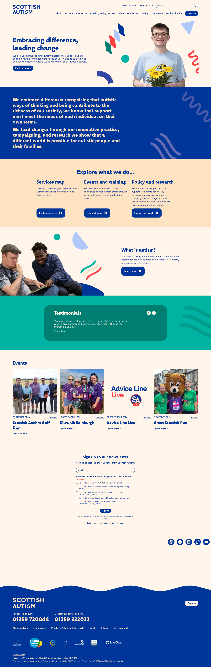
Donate (191, 603)
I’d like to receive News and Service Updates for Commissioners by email (100, 502)
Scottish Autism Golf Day (31, 425)
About (141, 5)
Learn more (130, 271)
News (124, 5)
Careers (149, 5)
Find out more (23, 68)
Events (92, 627)
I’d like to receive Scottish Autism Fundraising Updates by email (104, 487)
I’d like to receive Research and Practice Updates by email (104, 498)
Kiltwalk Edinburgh (77, 422)
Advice (104, 627)
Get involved (120, 627)
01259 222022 (72, 619)
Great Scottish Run (170, 422)
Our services (39, 627)
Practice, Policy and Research (67, 627)
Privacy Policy (19, 654)
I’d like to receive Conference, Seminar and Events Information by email (101, 493)
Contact (132, 5)
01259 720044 (31, 619)
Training (53, 417)
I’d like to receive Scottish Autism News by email (100, 483)
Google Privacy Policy (116, 516)
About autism (20, 627)
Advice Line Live (121, 422)
